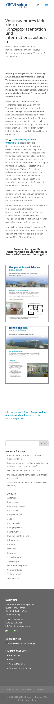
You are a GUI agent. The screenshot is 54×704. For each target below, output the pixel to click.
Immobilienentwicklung (16, 49)
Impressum (12, 689)
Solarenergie (13, 561)
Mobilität (11, 548)
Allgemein (12, 497)
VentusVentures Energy (20, 668)
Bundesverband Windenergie (21, 643)
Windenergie (13, 578)
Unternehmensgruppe (15, 53)
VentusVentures (34, 53)
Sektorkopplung (14, 557)
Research (11, 553)
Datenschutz (27, 689)
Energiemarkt (13, 523)
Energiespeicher (14, 527)
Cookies (40, 689)
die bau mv (14, 655)
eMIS (9, 519)
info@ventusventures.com (17, 626)
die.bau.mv (12, 510)
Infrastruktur (34, 49)
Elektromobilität (14, 514)
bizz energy (12, 502)
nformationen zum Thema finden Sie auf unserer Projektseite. (26, 415)
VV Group (13, 46)
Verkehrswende (14, 574)
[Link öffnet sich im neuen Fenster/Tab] (9, 631)
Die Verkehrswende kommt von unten (24, 470)
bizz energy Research (17, 506)
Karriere (11, 544)
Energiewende (14, 531)
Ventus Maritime (17, 664)
